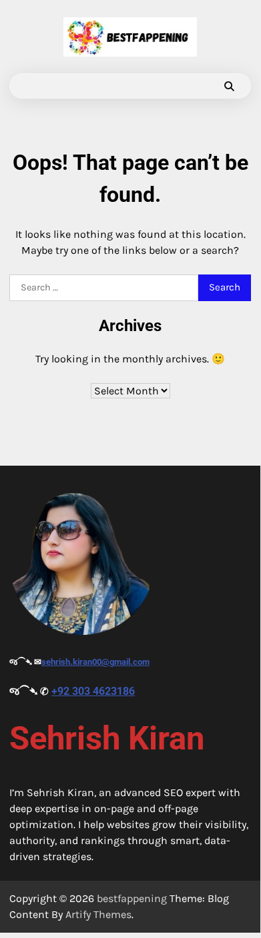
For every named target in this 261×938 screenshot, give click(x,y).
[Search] (229, 86)
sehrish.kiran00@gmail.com (95, 662)
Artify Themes (98, 914)
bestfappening (132, 898)
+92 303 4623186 (93, 691)
